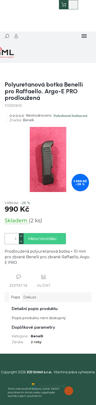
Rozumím (70, 391)
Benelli (37, 336)
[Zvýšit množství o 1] (21, 236)
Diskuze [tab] (29, 297)
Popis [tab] (15, 297)
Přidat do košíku (42, 239)
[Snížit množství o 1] (21, 241)
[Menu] (84, 36)
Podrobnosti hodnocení (70, 115)
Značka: (21, 120)
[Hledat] (7, 36)
